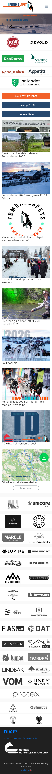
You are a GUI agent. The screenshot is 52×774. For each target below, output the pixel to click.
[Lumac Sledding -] (13, 657)
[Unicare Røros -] (39, 504)
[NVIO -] (13, 720)
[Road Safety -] (13, 708)
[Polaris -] (39, 563)
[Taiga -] (39, 577)
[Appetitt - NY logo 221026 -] (39, 72)
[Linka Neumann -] (39, 681)
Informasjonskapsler (12, 738)
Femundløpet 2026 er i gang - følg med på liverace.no (23, 403)
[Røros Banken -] (13, 72)
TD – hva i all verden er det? (19, 443)
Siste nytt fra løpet (26, 95)
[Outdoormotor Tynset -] (13, 563)
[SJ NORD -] (13, 644)
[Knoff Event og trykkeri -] (13, 521)
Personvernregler (30, 738)
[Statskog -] (39, 58)
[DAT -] (39, 628)
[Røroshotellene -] (13, 612)
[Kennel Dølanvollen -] (13, 594)
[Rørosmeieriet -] (39, 521)
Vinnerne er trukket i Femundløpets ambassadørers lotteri (23, 239)
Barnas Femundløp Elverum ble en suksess (22, 281)
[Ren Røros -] (13, 58)
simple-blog (43, 764)
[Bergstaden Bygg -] (39, 644)
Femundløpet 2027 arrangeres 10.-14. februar (25, 197)
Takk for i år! (9, 362)
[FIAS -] (13, 628)
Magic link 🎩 (26, 770)
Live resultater (26, 114)
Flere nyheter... (26, 488)
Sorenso (18, 764)
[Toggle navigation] (46, 6)
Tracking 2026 (26, 105)
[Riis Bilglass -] (13, 42)
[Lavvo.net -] (39, 594)
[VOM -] (13, 681)
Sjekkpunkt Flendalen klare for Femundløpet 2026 (20, 155)
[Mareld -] (13, 537)
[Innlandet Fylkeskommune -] (26, 83)
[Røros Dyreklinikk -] (39, 538)
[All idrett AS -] (13, 504)
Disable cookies (26, 766)
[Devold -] (39, 42)
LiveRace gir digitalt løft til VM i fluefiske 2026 (21, 322)
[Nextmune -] (39, 611)
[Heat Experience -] (13, 577)
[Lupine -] (13, 551)
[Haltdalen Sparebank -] (39, 669)
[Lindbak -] (13, 670)
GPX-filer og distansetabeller (19, 482)
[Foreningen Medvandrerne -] (39, 720)
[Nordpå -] (39, 657)
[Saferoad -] (39, 551)
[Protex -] (26, 694)
